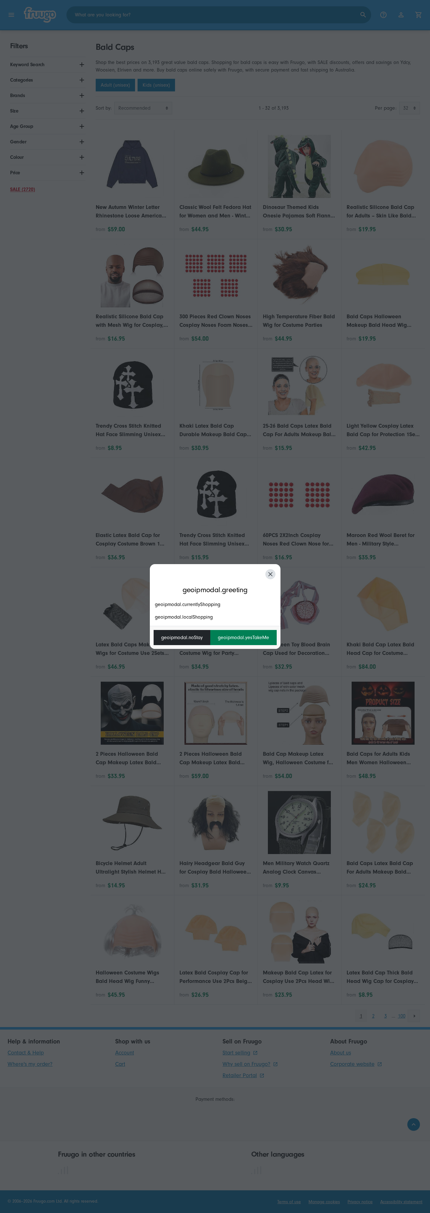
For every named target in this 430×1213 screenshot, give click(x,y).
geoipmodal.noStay (182, 637)
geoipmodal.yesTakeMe (243, 637)
